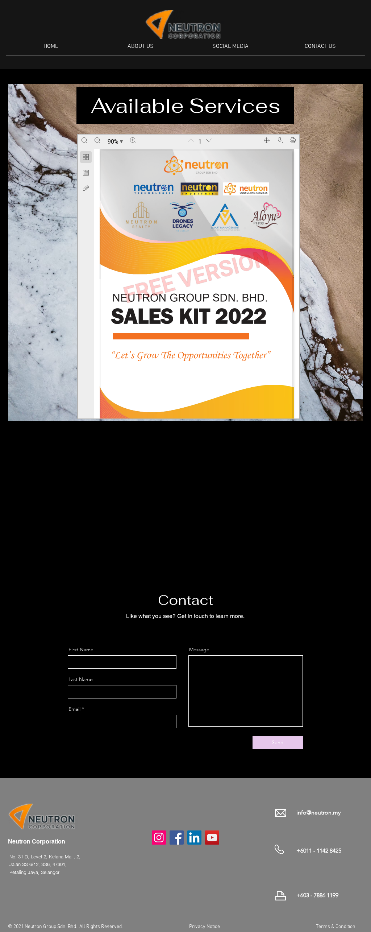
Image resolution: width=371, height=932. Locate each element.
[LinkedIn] (191, 629)
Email (74, 709)
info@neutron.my (318, 812)
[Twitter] (179, 629)
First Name (80, 649)
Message (199, 649)
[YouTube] (212, 837)
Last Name (80, 679)
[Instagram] (202, 629)
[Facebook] (168, 629)
